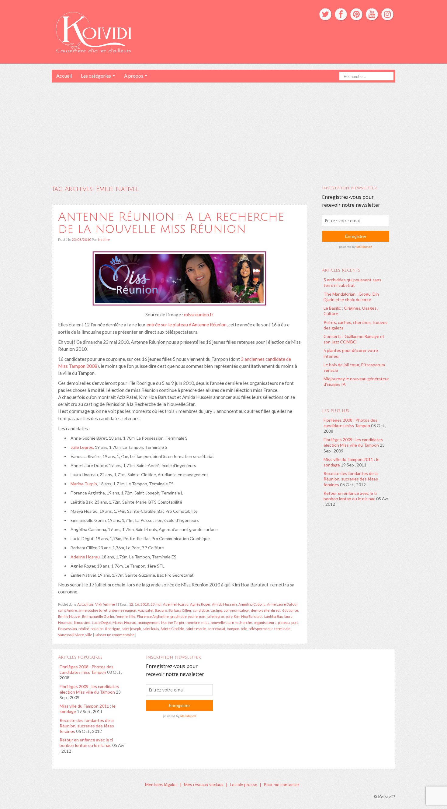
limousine (82, 622)
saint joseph (131, 628)
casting (216, 610)
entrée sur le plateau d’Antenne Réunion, (187, 324)
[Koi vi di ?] (150, 31)
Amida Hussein (224, 604)
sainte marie (195, 628)
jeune (193, 616)
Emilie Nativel (69, 616)
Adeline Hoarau (85, 556)
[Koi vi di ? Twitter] (325, 14)
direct (276, 610)
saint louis (151, 628)
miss (205, 622)
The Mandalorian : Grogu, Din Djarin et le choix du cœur (351, 296)
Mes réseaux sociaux (204, 784)
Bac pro (161, 610)
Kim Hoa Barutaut (248, 616)
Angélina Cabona (251, 604)
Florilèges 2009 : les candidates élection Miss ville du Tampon (353, 442)
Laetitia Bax (273, 616)
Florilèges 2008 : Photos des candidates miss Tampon (350, 422)
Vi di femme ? (106, 604)
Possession (67, 628)
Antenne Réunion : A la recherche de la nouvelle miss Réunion (171, 223)
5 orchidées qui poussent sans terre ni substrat (352, 282)
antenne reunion (122, 610)
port (294, 622)
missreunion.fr (198, 314)
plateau (284, 622)
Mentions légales (161, 784)
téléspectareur (261, 628)
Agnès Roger (200, 604)
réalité (83, 628)
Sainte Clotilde (172, 628)
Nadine (104, 239)
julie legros (216, 616)
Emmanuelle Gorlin (98, 616)
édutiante (290, 610)
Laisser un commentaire (114, 634)
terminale (282, 628)
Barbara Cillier (179, 610)
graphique (178, 616)
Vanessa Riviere (71, 634)
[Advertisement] (223, 128)
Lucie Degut (101, 622)
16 (137, 604)
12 (131, 604)
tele (244, 628)
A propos (134, 76)
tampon (233, 628)
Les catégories (96, 76)
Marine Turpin (84, 483)
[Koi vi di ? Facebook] (341, 14)
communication (236, 610)
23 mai (156, 604)
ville (88, 634)
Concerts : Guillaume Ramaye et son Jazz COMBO (354, 339)
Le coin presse (243, 784)
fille (132, 616)
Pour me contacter (281, 784)
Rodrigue (112, 628)
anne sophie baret (92, 610)
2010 (144, 604)
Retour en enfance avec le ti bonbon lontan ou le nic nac (350, 496)
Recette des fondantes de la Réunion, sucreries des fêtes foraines (351, 479)
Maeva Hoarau (124, 622)
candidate (201, 610)
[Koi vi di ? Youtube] (372, 14)
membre (192, 622)
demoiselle (260, 610)
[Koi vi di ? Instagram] (387, 14)
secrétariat (216, 628)
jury (229, 616)
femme (122, 616)
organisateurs (265, 622)
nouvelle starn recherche (231, 622)
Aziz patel (145, 610)
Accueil (64, 76)
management (149, 622)
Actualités (85, 604)
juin (202, 616)
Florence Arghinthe (153, 616)
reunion (97, 628)
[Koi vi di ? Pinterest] (356, 14)
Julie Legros (82, 447)
